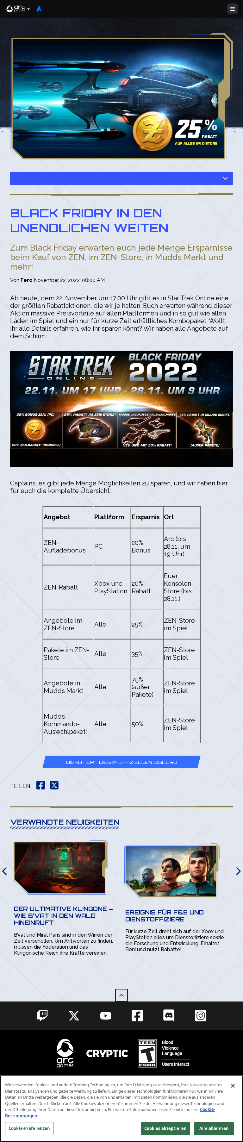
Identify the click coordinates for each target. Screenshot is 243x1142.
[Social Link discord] (169, 1015)
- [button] (17, 179)
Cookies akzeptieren (165, 1128)
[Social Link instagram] (200, 1015)
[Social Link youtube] (105, 1016)
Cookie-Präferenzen (29, 1128)
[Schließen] (233, 1086)
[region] (121, 1109)
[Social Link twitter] (74, 1015)
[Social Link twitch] (42, 1015)
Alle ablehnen (214, 1128)
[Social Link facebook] (137, 1015)
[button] (18, 9)
